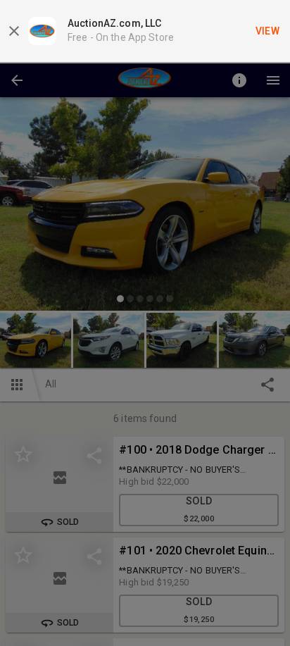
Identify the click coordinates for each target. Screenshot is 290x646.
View (268, 31)
